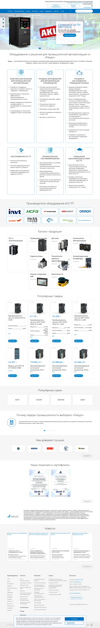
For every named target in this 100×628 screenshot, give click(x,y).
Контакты (72, 576)
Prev (19, 31)
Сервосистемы (24, 585)
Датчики (22, 591)
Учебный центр (53, 592)
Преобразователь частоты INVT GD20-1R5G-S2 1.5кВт (59, 322)
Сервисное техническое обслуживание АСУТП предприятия (55, 586)
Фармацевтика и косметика (39, 589)
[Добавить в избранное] (8, 302)
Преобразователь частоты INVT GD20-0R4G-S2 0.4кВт (38, 322)
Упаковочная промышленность (39, 596)
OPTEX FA (9, 601)
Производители (12, 576)
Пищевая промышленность (39, 592)
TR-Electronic (10, 606)
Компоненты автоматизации (24, 599)
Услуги (51, 576)
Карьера (23, 615)
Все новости (87, 566)
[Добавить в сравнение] (11, 302)
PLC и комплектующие (24, 579)
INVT (9, 334)
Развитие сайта (84, 625)
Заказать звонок (73, 5)
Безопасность (24, 596)
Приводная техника (25, 583)
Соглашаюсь (74, 619)
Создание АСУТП (53, 583)
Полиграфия (37, 603)
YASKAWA (9, 608)
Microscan (10, 604)
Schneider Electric (12, 588)
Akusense (9, 595)
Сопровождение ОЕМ (55, 594)
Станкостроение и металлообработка (39, 585)
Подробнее (87, 456)
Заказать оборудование (56, 5)
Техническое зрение (40, 583)
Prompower (10, 583)
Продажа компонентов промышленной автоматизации (58, 579)
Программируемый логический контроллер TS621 (59, 368)
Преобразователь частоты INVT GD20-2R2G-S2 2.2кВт (82, 318)
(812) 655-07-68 (79, 579)
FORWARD (10, 592)
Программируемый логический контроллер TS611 (37, 368)
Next (81, 31)
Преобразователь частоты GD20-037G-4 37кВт (16, 318)
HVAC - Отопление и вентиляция (39, 600)
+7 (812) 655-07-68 (87, 5)
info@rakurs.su (88, 7)
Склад (22, 611)
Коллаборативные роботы (39, 579)
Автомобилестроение (40, 607)
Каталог (22, 576)
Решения (37, 576)
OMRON (9, 586)
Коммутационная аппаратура (25, 603)
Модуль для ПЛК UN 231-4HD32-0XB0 (16, 367)
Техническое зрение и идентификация (26, 593)
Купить (14, 341)
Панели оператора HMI (25, 587)
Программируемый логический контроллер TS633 (81, 368)
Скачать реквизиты (74, 593)
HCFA (8, 581)
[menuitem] (41, 11)
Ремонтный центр (54, 590)
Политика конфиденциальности (78, 604)
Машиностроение (39, 605)
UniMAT (10, 371)
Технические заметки (40, 609)
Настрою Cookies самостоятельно (71, 623)
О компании (24, 607)
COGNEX (9, 599)
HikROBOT (10, 597)
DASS (8, 590)
